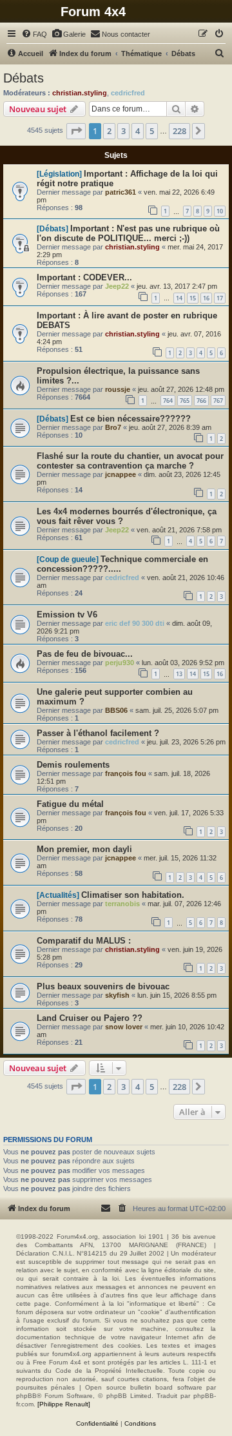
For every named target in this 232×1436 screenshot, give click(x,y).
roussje (117, 389)
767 (218, 400)
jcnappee (120, 474)
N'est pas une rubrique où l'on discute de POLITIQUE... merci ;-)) (128, 233)
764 (168, 400)
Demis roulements (73, 765)
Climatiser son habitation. (132, 895)
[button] (76, 131)
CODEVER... (107, 277)
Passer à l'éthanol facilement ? (98, 733)
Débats (23, 78)
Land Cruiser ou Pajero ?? (89, 1018)
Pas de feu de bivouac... (85, 654)
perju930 (119, 662)
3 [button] (123, 131)
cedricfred (128, 93)
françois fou (125, 773)
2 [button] (109, 131)
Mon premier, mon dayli (84, 849)
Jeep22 (117, 286)
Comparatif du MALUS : (84, 941)
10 (220, 211)
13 (179, 674)
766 (201, 400)
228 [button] (179, 131)
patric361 (120, 192)
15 (192, 298)
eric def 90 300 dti (134, 623)
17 (220, 298)
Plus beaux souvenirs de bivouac (103, 986)
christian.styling (79, 93)
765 (184, 400)
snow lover (123, 1027)
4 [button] (137, 131)
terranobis (122, 903)
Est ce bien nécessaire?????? (130, 418)
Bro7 (113, 427)
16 (206, 298)
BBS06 (116, 710)
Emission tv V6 (67, 614)
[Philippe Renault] (63, 1404)
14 (179, 298)
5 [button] (152, 131)
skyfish (117, 995)
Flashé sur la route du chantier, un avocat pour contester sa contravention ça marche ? (130, 461)
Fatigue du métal (70, 804)
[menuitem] (34, 34)
